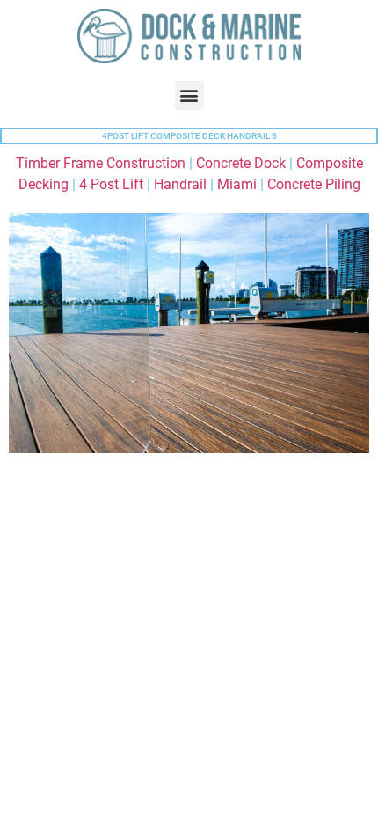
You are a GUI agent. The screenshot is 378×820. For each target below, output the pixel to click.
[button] (189, 95)
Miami (237, 184)
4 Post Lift (111, 184)
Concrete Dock (241, 163)
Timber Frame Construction (100, 163)
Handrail (180, 184)
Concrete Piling (313, 184)
